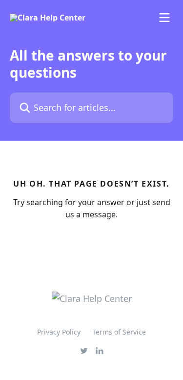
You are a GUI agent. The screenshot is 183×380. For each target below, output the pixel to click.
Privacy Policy (59, 332)
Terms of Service (119, 332)
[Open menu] (164, 17)
